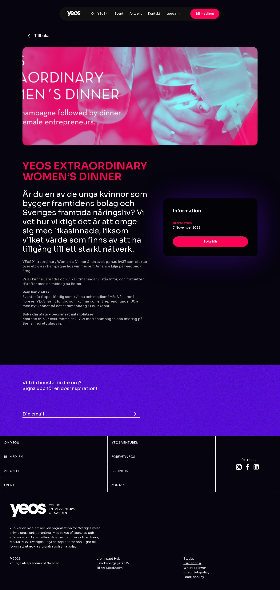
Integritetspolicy (196, 572)
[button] (100, 13)
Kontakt (154, 14)
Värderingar (192, 563)
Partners (120, 471)
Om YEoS (98, 14)
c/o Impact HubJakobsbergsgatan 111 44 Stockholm (113, 563)
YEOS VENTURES (125, 443)
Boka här (210, 241)
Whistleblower (194, 568)
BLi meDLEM (13, 457)
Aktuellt (136, 14)
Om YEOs (11, 443)
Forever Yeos (123, 457)
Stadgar (189, 559)
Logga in (173, 14)
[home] (73, 13)
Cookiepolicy (193, 577)
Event (119, 14)
